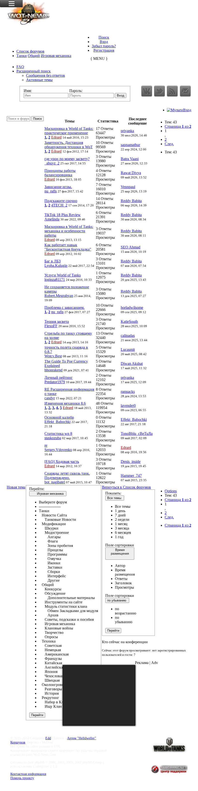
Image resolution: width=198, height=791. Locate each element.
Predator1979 (54, 382)
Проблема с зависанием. (64, 307)
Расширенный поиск (33, 71)
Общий (34, 56)
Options (171, 491)
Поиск (104, 37)
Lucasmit (128, 349)
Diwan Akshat (132, 363)
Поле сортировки (119, 545)
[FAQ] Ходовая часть (61, 461)
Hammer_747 (131, 475)
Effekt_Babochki (57, 422)
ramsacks (128, 391)
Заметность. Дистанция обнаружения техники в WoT (68, 145)
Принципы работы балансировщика (60, 173)
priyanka (127, 131)
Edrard (56, 137)
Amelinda (51, 219)
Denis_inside (131, 461)
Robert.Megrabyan (58, 296)
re (45, 445)
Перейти (113, 630)
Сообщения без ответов (45, 75)
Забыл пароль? (104, 46)
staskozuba (52, 438)
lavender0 (128, 405)
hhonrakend (53, 370)
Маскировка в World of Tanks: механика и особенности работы (68, 231)
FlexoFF (50, 326)
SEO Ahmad (130, 247)
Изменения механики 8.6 (65, 403)
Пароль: (75, 91)
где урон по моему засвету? (67, 159)
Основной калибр (59, 417)
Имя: (28, 91)
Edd (48, 738)
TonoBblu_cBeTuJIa (137, 433)
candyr (49, 398)
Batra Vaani (130, 159)
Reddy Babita (131, 201)
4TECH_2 (59, 205)
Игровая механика (56, 56)
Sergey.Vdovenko (58, 450)
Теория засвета (56, 321)
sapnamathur (130, 145)
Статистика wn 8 (58, 433)
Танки (21, 56)
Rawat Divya (131, 173)
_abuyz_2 (51, 163)
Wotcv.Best (53, 356)
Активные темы (39, 80)
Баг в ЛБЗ (52, 261)
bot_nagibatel (54, 482)
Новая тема (16, 487)
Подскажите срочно (60, 201)
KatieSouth (129, 321)
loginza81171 (54, 279)
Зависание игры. (58, 187)
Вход (104, 42)
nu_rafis (50, 191)
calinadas (128, 335)
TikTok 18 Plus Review (62, 215)
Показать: (113, 493)
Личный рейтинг (58, 377)
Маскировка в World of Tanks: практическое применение (68, 131)
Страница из (178, 126)
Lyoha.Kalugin (55, 265)
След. (169, 144)
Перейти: (36, 489)
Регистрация (103, 50)
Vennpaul (128, 187)
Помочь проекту (22, 778)
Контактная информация (28, 774)
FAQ (20, 67)
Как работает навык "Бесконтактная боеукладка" (67, 247)
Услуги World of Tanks (62, 275)
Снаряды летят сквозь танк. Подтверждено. (67, 475)
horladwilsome (132, 307)
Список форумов (30, 51)
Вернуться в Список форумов (126, 487)
